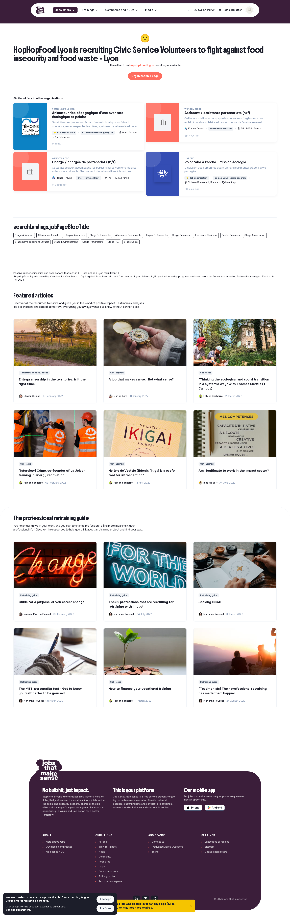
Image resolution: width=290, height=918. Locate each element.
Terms (155, 851)
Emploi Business (231, 235)
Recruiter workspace (110, 881)
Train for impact (108, 846)
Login (102, 866)
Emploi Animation (75, 235)
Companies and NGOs (119, 10)
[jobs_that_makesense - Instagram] (145, 899)
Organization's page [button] (145, 76)
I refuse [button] (105, 908)
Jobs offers (63, 10)
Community (105, 856)
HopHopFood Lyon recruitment (99, 273)
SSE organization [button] (64, 132)
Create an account (109, 871)
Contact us (158, 841)
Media (149, 10)
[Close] (190, 906)
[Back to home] (49, 771)
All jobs (103, 841)
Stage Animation (24, 235)
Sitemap (209, 846)
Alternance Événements (128, 235)
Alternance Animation (49, 235)
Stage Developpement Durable (32, 241)
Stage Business (181, 235)
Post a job (104, 861)
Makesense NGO (55, 851)
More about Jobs (55, 841)
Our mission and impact (59, 846)
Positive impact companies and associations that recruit (45, 273)
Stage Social (131, 241)
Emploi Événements (157, 235)
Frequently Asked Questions (167, 846)
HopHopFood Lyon (142, 65)
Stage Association (255, 235)
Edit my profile (107, 876)
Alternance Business (206, 235)
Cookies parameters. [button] (18, 909)
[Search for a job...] (188, 10)
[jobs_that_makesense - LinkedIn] (136, 899)
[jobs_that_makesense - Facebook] (154, 899)
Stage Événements (100, 235)
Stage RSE (113, 241)
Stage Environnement (66, 241)
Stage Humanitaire (92, 241)
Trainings (88, 10)
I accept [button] (105, 899)
